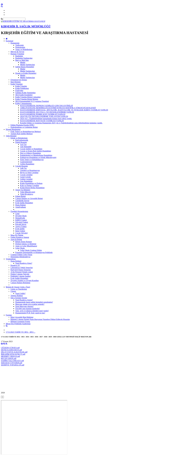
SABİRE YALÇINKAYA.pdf (12, 361)
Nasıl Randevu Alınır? (23, 263)
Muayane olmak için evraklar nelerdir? (29, 304)
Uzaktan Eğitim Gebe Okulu (21, 255)
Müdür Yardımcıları (27, 65)
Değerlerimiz (20, 47)
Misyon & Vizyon (17, 52)
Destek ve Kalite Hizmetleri (25, 73)
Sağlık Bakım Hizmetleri (24, 67)
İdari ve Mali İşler (22, 60)
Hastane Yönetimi (17, 54)
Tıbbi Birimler (11, 136)
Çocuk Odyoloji (21, 233)
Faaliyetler (19, 90)
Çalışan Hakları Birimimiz (20, 283)
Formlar (9, 315)
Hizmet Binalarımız (13, 129)
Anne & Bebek (16, 239)
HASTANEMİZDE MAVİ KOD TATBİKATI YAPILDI (42, 121)
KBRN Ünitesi (21, 220)
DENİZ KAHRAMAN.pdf (11, 350)
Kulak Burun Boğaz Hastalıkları (32, 188)
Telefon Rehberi (17, 296)
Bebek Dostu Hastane (23, 242)
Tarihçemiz (19, 45)
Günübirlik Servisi (22, 201)
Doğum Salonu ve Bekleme (25, 244)
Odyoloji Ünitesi (21, 222)
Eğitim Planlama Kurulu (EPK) (22, 125)
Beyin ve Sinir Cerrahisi (29, 173)
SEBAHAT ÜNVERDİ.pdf (11, 363)
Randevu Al (15, 265)
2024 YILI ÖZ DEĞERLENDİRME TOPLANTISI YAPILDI (44, 116)
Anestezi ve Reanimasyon (30, 170)
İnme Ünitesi (20, 231)
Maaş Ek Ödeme (17, 235)
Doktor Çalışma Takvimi (20, 274)
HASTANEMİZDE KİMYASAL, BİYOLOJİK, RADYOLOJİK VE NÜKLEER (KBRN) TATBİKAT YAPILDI (64, 110)
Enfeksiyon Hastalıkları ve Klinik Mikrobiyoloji (38, 157)
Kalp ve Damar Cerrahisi (29, 185)
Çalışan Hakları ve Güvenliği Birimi (29, 198)
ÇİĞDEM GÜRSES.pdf (10, 348)
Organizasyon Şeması (19, 80)
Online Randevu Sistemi (20, 237)
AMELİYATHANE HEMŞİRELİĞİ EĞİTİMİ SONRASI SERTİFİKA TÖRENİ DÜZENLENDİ (58, 108)
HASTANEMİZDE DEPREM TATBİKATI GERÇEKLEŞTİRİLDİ (46, 106)
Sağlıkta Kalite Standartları (25, 93)
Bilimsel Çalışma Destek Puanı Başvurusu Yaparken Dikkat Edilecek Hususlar (40, 319)
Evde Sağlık (20, 229)
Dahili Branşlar (21, 142)
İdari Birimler (16, 82)
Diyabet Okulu (21, 216)
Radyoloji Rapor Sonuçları (21, 270)
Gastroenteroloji (26, 162)
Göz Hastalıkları (26, 181)
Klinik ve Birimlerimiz (19, 138)
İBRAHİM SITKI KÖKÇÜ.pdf (13, 354)
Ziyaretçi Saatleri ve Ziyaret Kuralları (25, 280)
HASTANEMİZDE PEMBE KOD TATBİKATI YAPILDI (42, 114)
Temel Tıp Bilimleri (22, 190)
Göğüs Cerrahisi (26, 179)
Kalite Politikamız (22, 88)
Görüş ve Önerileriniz (19, 289)
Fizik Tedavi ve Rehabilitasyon (32, 160)
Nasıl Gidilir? (20, 293)
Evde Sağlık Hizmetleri (24, 203)
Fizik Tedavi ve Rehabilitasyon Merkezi (26, 132)
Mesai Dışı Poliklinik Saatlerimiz (18, 324)
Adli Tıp (23, 168)
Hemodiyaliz (20, 218)
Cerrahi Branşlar (21, 166)
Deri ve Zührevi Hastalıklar (30, 153)
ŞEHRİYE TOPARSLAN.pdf (12, 365)
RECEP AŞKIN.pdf (8, 358)
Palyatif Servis (20, 224)
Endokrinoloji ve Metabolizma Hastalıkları (36, 155)
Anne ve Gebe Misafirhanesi (26, 246)
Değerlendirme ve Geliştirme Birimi (24, 127)
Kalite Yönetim (21, 86)
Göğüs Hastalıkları (27, 164)
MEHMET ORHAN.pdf (10, 356)
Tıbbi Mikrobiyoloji (27, 192)
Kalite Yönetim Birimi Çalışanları (28, 97)
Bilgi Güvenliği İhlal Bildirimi (22, 317)
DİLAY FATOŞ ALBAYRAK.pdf (14, 352)
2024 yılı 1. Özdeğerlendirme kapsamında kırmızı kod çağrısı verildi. (46, 119)
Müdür (22, 62)
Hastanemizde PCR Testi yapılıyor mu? (30, 313)
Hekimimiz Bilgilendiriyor (20, 257)
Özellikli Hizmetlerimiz (19, 211)
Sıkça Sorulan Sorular (19, 298)
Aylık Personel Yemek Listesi (22, 272)
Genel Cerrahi (25, 177)
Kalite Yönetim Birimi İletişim (26, 99)
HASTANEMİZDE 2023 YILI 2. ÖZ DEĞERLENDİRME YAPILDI (47, 112)
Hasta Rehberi (16, 261)
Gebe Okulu (20, 248)
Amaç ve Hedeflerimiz (23, 49)
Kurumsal (9, 41)
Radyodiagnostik (21, 140)
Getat (17, 214)
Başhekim (19, 56)
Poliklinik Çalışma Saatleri (21, 276)
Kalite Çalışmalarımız (23, 103)
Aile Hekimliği (25, 147)
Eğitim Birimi (20, 196)
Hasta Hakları (20, 205)
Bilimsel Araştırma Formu (20, 321)
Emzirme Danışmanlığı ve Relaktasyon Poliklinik (34, 252)
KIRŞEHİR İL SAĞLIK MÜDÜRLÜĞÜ (26, 26)
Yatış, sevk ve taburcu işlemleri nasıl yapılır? (32, 311)
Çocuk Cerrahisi (26, 175)
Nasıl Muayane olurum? (24, 306)
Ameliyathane (20, 207)
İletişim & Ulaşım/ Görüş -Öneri (18, 287)
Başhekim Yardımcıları (23, 58)
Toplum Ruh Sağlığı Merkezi (22, 134)
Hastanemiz (15, 43)
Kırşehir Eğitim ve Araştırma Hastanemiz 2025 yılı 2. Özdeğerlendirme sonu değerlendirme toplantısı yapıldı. (61, 123)
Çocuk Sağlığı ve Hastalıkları (31, 149)
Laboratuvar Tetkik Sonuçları (22, 268)
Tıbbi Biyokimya (26, 194)
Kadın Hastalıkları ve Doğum (31, 183)
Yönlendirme (11, 259)
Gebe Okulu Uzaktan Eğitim (31, 250)
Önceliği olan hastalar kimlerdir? (27, 309)
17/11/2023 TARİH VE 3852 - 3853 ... (20, 332)
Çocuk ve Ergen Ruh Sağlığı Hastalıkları (35, 151)
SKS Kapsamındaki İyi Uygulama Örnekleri (32, 101)
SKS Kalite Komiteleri (23, 95)
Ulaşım (13, 291)
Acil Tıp (23, 144)
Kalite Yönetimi (17, 84)
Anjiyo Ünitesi (20, 227)
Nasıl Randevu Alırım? (24, 300)
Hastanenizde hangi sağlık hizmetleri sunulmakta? (34, 302)
